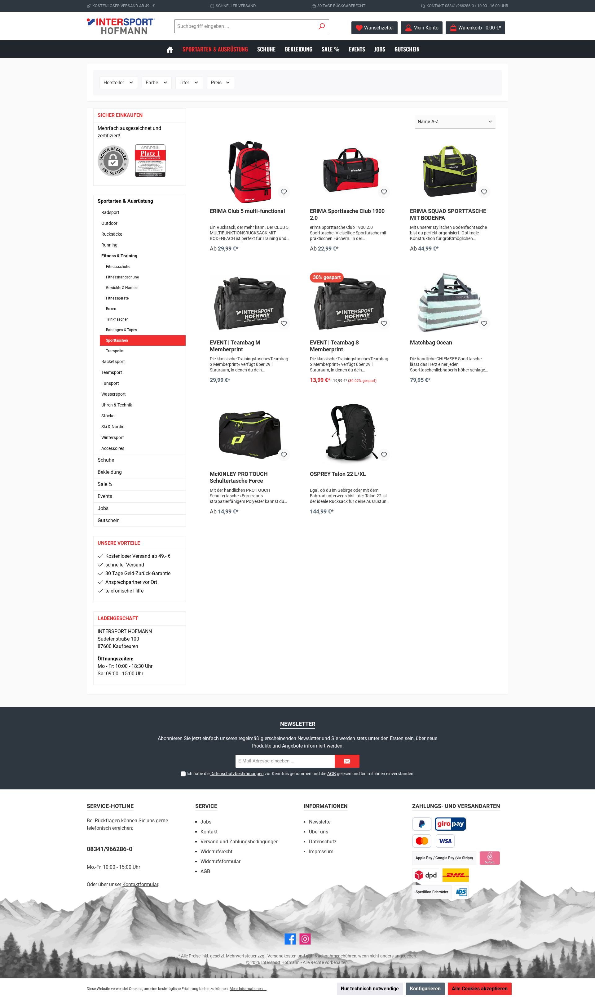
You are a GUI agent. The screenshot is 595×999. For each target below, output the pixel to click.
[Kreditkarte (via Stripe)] (433, 841)
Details (250, 262)
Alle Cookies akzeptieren (480, 989)
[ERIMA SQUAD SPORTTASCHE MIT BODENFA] (450, 172)
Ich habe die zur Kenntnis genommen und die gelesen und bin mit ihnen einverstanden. (301, 773)
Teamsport (111, 372)
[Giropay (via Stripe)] (451, 824)
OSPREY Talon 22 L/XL (338, 474)
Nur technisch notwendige (370, 989)
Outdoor (109, 223)
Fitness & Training (119, 255)
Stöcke (107, 415)
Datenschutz (323, 842)
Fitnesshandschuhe (122, 277)
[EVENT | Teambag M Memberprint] (250, 304)
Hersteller (114, 83)
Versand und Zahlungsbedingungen (240, 842)
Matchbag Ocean (431, 342)
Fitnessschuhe (118, 266)
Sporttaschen (117, 340)
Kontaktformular (140, 884)
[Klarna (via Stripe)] (489, 858)
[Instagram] (305, 939)
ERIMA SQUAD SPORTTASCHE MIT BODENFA (448, 214)
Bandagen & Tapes (121, 330)
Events (105, 496)
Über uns (318, 832)
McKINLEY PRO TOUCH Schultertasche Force (239, 477)
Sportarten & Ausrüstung (125, 201)
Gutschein (109, 520)
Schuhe (106, 460)
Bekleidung (110, 472)
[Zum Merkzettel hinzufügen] (284, 192)
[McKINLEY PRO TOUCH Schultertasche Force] (250, 435)
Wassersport (113, 394)
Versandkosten (282, 955)
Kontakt (209, 832)
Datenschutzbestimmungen (237, 773)
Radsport (110, 212)
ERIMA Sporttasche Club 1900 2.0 (347, 214)
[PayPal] (422, 824)
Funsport (110, 383)
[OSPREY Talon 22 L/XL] (350, 435)
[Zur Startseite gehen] (121, 26)
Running (109, 244)
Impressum (321, 852)
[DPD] (425, 875)
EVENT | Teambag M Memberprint (235, 346)
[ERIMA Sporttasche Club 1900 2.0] (350, 172)
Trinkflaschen (117, 319)
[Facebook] (290, 939)
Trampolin (114, 351)
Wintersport (112, 437)
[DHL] (455, 875)
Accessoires (112, 448)
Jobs (103, 508)
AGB (331, 773)
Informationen (326, 806)
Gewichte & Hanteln (122, 288)
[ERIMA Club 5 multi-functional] (250, 172)
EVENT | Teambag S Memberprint (334, 346)
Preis (217, 83)
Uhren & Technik (116, 404)
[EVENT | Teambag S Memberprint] (350, 304)
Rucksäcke (111, 234)
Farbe (152, 83)
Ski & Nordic (112, 426)
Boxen (111, 309)
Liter (184, 83)
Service (206, 806)
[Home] (174, 49)
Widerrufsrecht (216, 852)
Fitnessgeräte (117, 298)
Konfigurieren (425, 989)
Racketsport (113, 361)
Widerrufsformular (220, 861)
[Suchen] (322, 26)
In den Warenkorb (250, 393)
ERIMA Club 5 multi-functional (247, 211)
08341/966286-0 (109, 849)
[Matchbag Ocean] (450, 304)
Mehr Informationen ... (248, 989)
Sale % (105, 484)
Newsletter (320, 822)
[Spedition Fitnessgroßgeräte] (462, 892)
